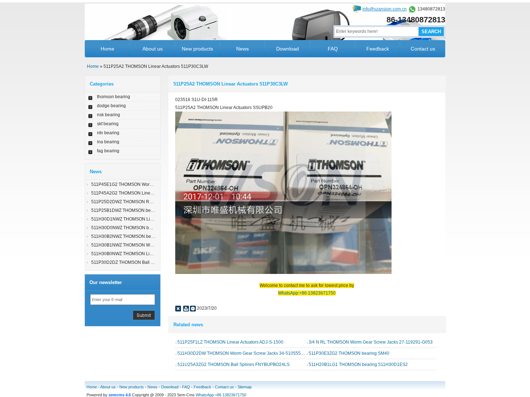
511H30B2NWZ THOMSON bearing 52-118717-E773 (143, 236)
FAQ (333, 49)
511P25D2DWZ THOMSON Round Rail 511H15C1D (142, 201)
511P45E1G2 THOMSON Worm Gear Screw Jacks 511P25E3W (153, 184)
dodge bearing (111, 105)
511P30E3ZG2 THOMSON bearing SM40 (349, 353)
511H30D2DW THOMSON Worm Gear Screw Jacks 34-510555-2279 (244, 353)
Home (107, 49)
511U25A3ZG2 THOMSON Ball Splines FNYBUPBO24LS (233, 364)
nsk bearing (108, 114)
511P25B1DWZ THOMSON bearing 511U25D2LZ (139, 210)
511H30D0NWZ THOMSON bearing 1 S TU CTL (138, 227)
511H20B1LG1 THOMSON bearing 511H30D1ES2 (358, 364)
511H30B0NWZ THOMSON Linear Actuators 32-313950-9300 (151, 253)
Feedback (377, 49)
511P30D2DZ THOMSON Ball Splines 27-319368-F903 (145, 262)
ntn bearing (108, 132)
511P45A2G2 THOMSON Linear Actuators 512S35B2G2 (146, 193)
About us (152, 49)
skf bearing (108, 123)
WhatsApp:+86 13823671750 (221, 395)
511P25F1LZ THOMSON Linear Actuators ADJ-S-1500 (230, 342)
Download (287, 49)
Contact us (423, 49)
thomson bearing (113, 96)
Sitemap (245, 387)
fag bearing (108, 150)
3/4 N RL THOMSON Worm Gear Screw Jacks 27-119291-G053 (371, 342)
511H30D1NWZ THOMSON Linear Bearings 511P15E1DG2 (149, 219)
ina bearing (108, 141)
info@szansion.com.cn (384, 9)
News (242, 49)
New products (197, 49)
